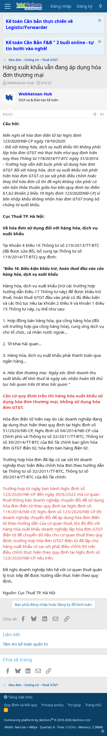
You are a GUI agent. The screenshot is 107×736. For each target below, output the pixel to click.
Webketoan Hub (20, 82)
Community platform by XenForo (47, 720)
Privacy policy (52, 704)
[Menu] (7, 6)
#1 (102, 114)
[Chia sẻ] (94, 114)
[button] (102, 731)
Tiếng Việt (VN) (19, 697)
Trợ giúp (74, 704)
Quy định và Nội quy (20, 704)
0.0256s (71, 727)
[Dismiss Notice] (99, 21)
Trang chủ (93, 704)
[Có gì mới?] (100, 6)
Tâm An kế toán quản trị (25, 644)
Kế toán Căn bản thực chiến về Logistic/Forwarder (39, 24)
